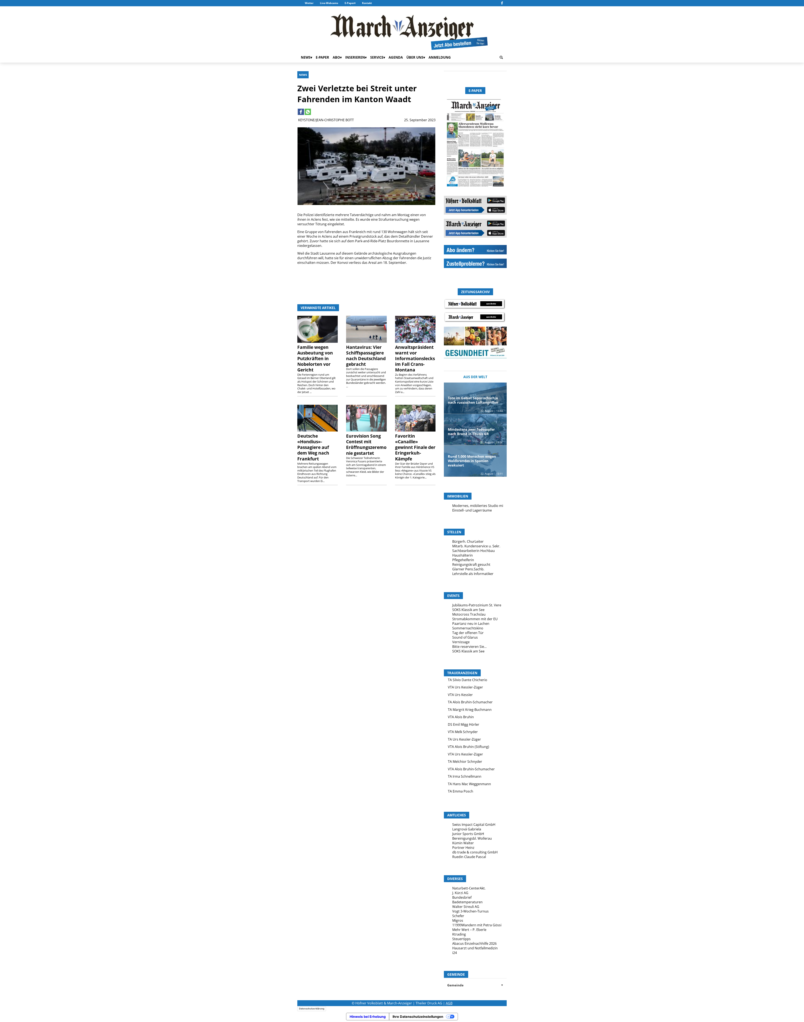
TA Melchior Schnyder (465, 761)
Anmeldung (440, 57)
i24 (454, 952)
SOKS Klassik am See (468, 609)
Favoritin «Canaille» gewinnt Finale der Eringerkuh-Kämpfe (415, 447)
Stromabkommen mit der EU (475, 619)
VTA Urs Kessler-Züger (465, 687)
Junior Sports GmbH (468, 833)
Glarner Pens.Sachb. (468, 569)
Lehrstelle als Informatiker (472, 573)
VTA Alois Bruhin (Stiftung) (468, 746)
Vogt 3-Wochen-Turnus (470, 911)
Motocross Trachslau (469, 614)
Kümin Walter (463, 843)
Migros (457, 920)
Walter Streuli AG (465, 906)
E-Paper (349, 3)
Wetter (309, 3)
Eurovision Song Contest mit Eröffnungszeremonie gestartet (366, 444)
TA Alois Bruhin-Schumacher (470, 702)
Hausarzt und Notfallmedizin (475, 948)
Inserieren (355, 57)
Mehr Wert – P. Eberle (469, 929)
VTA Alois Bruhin (461, 717)
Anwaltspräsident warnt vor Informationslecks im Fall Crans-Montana (415, 358)
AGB (449, 1003)
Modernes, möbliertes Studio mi (477, 505)
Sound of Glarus (465, 637)
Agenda (396, 57)
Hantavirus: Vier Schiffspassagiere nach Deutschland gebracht (366, 355)
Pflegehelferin (463, 560)
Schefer (458, 916)
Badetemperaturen (467, 902)
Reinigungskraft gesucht (471, 564)
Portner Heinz (463, 847)
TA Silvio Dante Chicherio (467, 680)
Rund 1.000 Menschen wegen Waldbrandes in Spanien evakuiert (472, 461)
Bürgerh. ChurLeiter (468, 541)
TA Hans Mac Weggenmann (469, 784)
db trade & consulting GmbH (475, 852)
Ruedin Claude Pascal (469, 856)
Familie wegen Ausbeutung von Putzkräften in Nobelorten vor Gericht (315, 358)
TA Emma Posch (460, 791)
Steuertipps (461, 939)
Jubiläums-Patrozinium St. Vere (476, 605)
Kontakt (367, 3)
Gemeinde (475, 985)
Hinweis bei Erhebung (368, 1016)
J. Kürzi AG (460, 893)
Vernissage (461, 642)
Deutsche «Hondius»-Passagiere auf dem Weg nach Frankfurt (313, 447)
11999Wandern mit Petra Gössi (476, 925)
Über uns (414, 57)
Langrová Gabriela (466, 829)
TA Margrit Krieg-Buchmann (470, 709)
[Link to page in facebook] (301, 112)
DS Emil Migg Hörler (463, 724)
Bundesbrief (462, 897)
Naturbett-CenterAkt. (469, 888)
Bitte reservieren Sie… (469, 646)
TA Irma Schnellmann (464, 776)
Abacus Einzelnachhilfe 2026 (474, 943)
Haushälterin (462, 555)
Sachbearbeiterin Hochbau (473, 550)
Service (376, 57)
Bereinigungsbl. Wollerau (472, 838)
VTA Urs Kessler (460, 694)
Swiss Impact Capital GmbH (473, 824)
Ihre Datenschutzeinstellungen (418, 1016)
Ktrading (459, 934)
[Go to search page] (501, 57)
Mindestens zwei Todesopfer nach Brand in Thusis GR (471, 431)
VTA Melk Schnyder (463, 731)
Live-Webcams (329, 3)
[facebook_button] (502, 3)
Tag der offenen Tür (468, 632)
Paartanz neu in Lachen (470, 623)
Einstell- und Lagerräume (472, 510)
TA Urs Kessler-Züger (464, 739)
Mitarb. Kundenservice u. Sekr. (476, 546)
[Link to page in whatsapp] (308, 112)
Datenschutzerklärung (311, 1008)
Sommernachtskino (467, 628)
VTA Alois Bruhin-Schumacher (471, 769)
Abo (336, 57)
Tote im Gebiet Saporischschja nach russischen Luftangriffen (473, 400)
